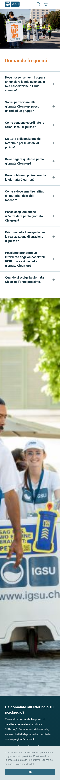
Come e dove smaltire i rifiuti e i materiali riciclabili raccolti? (24, 196)
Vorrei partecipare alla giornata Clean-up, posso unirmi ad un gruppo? (22, 106)
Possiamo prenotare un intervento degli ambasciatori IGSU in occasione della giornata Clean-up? (25, 259)
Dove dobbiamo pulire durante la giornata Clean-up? (25, 177)
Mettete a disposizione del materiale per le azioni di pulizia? (23, 143)
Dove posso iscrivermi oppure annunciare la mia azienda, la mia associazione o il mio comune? (25, 84)
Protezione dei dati (24, 764)
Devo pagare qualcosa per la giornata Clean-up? (24, 161)
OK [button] (30, 772)
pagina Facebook (23, 739)
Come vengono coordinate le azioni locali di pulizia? (24, 125)
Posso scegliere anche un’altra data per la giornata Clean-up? (24, 216)
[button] (38, 4)
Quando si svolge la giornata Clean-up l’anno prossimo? (24, 280)
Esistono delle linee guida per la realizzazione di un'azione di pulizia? (25, 236)
